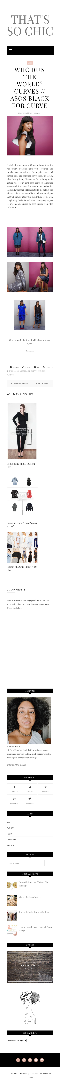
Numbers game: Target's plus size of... (22, 524)
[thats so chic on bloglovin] (30, 1023)
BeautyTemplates (31, 1073)
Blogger (30, 1077)
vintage (10, 845)
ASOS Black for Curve (17, 186)
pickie (32, 351)
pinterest (45, 792)
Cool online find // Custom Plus (21, 465)
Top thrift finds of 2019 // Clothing (34, 912)
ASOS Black (25, 371)
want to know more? (16, 764)
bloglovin (30, 803)
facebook (14, 792)
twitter (30, 792)
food (9, 833)
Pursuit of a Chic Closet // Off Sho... (22, 568)
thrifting (11, 839)
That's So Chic (30, 24)
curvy (34, 371)
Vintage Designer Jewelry (30, 897)
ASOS (30, 63)
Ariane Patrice (26, 113)
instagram (14, 803)
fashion (10, 828)
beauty (10, 822)
